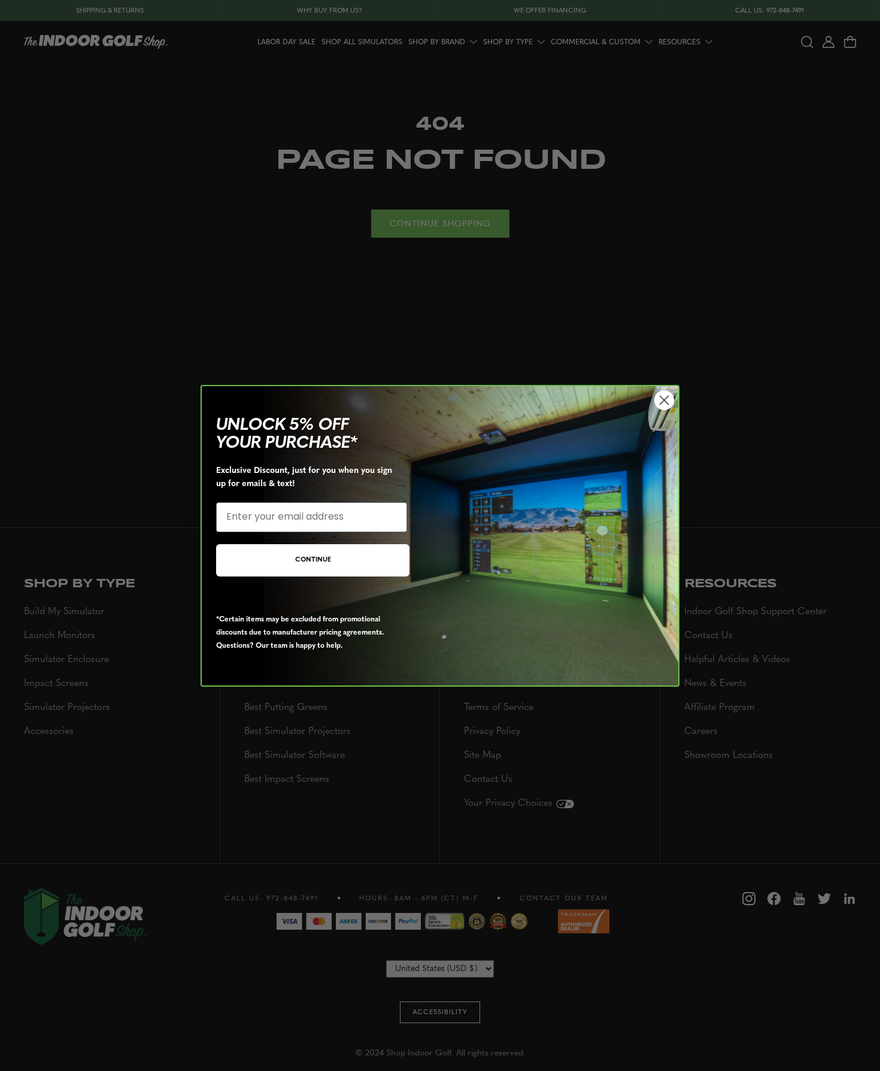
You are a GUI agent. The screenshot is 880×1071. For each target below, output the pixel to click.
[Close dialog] (664, 400)
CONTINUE (313, 560)
